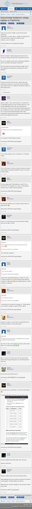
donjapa (9, 49)
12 (9, 23)
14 (13, 23)
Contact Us (26, 504)
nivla (8, 96)
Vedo (8, 121)
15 (15, 23)
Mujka (8, 263)
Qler (8, 316)
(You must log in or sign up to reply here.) (23, 495)
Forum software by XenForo (6, 507)
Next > (22, 23)
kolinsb (9, 368)
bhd (8, 162)
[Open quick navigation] (30, 14)
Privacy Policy (23, 506)
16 (17, 23)
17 (19, 23)
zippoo (9, 26)
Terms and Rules (15, 506)
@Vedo (3, 154)
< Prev (2, 23)
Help (31, 504)
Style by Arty (29, 506)
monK (8, 352)
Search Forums (4, 11)
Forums (11, 8)
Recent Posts (13, 11)
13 (11, 23)
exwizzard (9, 76)
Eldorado (9, 215)
